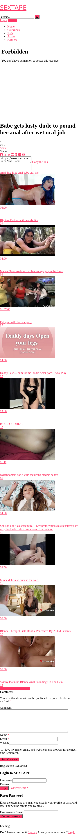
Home (11, 26)
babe (26, 172)
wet (36, 172)
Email (4, 738)
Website (4, 742)
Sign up (32, 832)
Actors (11, 36)
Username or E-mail (11, 812)
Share (3, 148)
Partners (12, 39)
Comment (5, 707)
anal (20, 172)
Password (5, 784)
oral (31, 172)
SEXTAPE (13, 7)
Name (4, 734)
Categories (13, 29)
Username (6, 780)
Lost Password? (18, 787)
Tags (10, 33)
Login (3, 20)
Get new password (11, 816)
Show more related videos (15, 688)
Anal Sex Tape (8, 172)
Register (12, 20)
